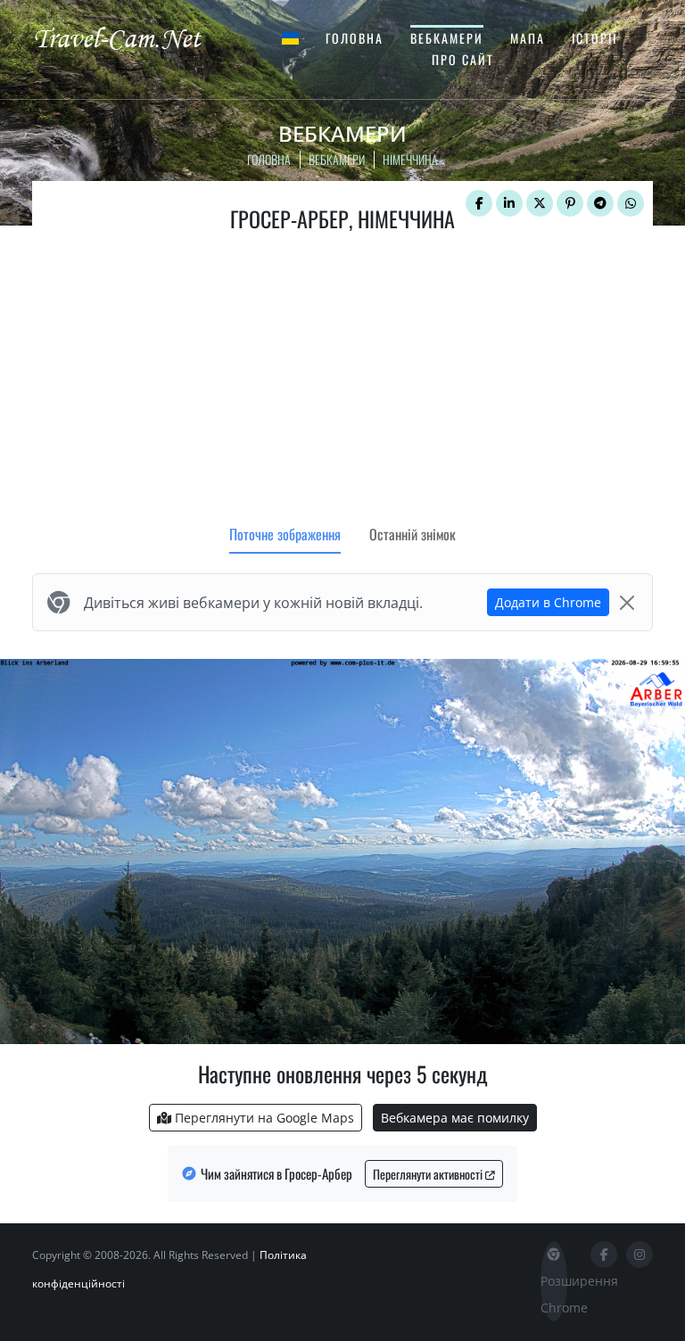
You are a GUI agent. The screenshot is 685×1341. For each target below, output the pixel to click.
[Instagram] (639, 1254)
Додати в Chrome (548, 602)
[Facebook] (479, 203)
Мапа (527, 38)
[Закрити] (627, 602)
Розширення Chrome (554, 1294)
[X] (539, 203)
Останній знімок (412, 534)
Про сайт (463, 59)
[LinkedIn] (509, 203)
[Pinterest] (570, 203)
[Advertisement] (342, 382)
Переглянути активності (429, 1173)
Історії (594, 38)
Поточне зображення (285, 534)
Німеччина (410, 159)
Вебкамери (446, 38)
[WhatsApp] (630, 203)
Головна (355, 38)
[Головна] (133, 37)
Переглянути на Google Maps (262, 1117)
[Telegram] (600, 203)
